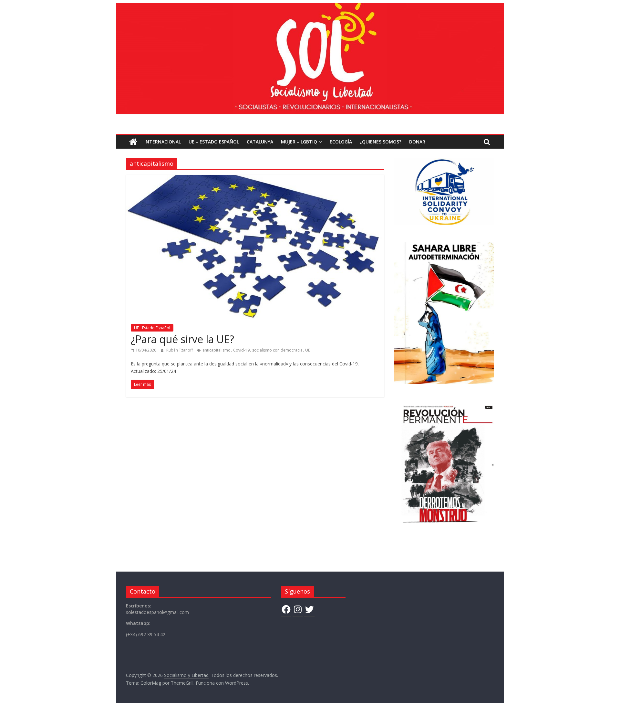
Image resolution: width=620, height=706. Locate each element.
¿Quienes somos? (380, 142)
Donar (417, 142)
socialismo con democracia (277, 350)
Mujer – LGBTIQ (299, 142)
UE (307, 350)
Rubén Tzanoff (180, 350)
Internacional (162, 142)
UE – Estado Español (214, 142)
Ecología (341, 142)
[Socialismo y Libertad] (310, 7)
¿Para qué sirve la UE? (182, 339)
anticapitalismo (216, 350)
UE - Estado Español (152, 328)
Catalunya (260, 142)
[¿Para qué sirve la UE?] (255, 178)
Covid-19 (241, 350)
